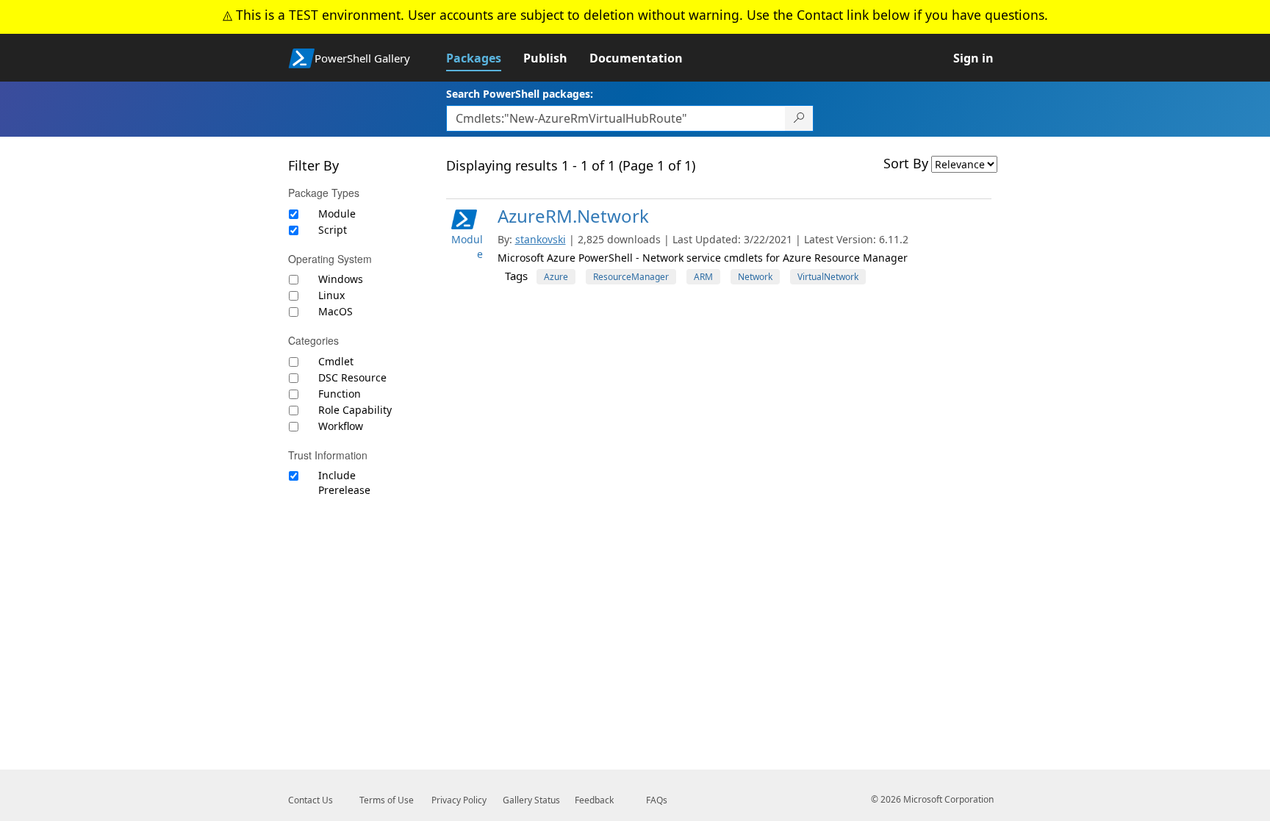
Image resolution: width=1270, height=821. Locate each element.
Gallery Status (531, 800)
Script (332, 230)
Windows (340, 279)
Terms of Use (386, 800)
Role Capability (355, 410)
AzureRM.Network (573, 216)
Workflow (340, 426)
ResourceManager (631, 276)
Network (755, 276)
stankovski (540, 239)
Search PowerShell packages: (519, 94)
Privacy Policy (459, 800)
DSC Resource (352, 377)
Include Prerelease (344, 482)
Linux (331, 295)
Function (339, 394)
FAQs (656, 800)
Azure (556, 276)
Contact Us (310, 800)
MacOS (335, 311)
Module (337, 214)
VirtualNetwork (827, 276)
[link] (484, 58)
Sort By (905, 163)
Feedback (594, 800)
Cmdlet (336, 361)
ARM (703, 276)
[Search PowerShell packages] (799, 118)
